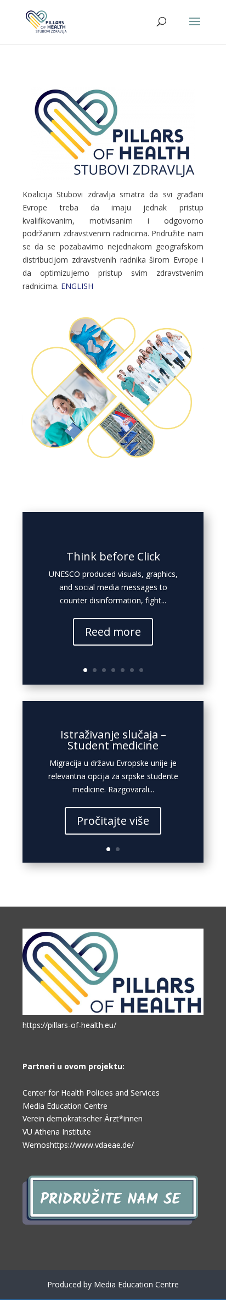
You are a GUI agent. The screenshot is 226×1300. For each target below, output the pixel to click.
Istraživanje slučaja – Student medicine (113, 740)
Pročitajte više (113, 820)
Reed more (113, 631)
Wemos (36, 1145)
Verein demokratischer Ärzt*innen (82, 1118)
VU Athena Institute (56, 1131)
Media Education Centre (65, 1106)
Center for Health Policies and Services (91, 1092)
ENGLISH (77, 286)
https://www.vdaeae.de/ (92, 1145)
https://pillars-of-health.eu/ (69, 1025)
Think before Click (113, 556)
